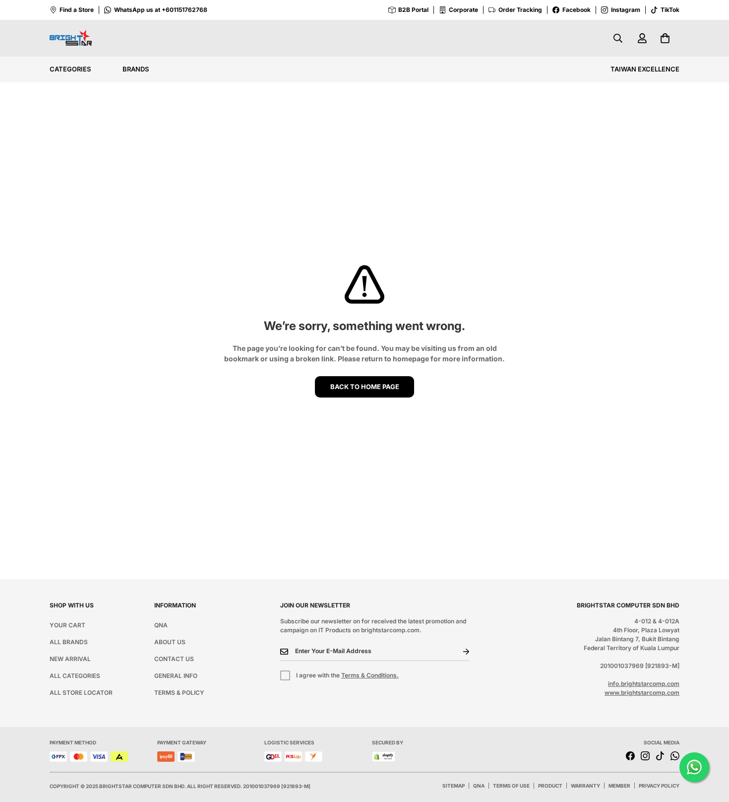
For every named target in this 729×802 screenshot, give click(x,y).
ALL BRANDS (69, 642)
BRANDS (135, 69)
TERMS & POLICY (179, 692)
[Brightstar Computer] (71, 38)
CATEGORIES (70, 69)
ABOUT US (169, 642)
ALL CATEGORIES (75, 675)
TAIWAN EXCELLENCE (644, 69)
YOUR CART (67, 625)
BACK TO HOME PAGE (364, 387)
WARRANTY (585, 786)
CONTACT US (174, 659)
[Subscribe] (458, 651)
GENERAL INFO (175, 675)
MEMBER (619, 786)
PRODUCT (550, 786)
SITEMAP (453, 786)
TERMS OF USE (511, 786)
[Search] (618, 38)
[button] (665, 38)
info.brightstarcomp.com (643, 683)
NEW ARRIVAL (70, 659)
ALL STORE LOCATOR (81, 692)
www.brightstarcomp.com (642, 692)
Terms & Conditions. (370, 675)
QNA (161, 625)
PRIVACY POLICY (659, 786)
